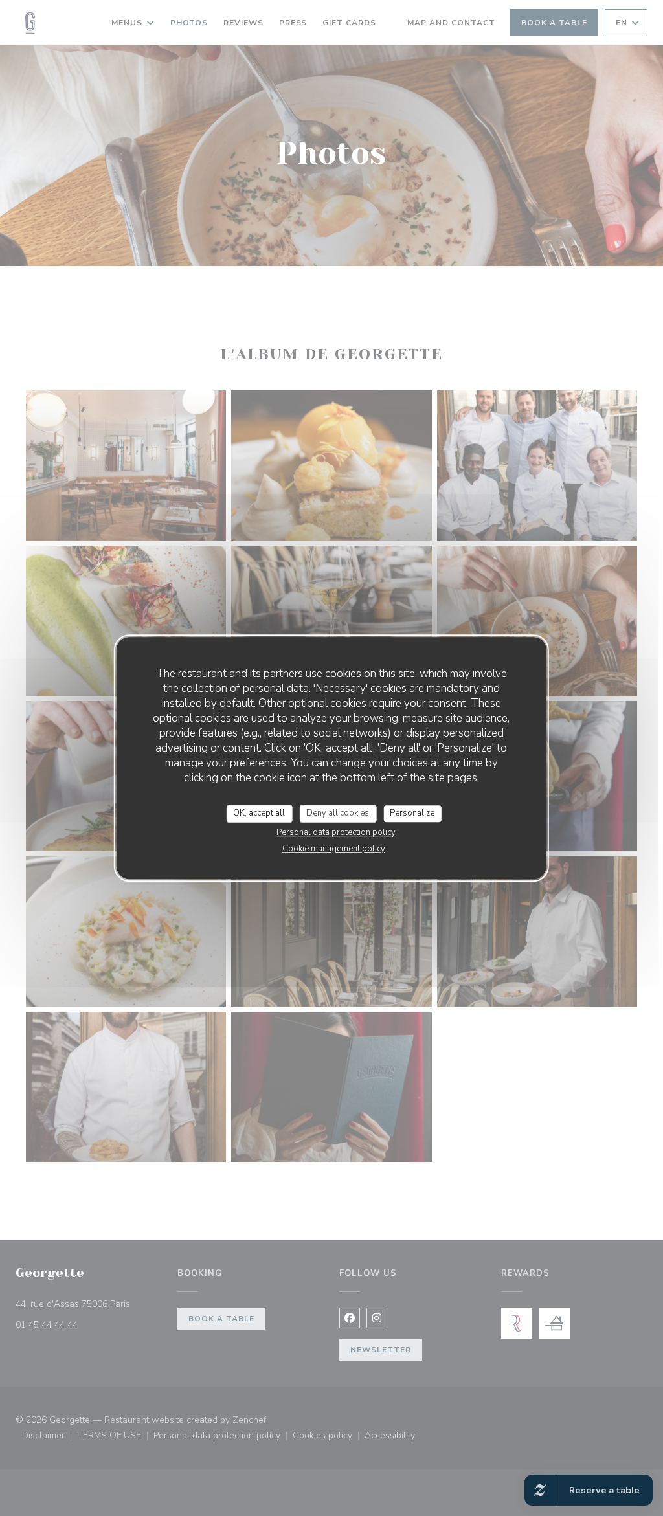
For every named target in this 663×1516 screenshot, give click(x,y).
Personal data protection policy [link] (336, 832)
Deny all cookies (337, 813)
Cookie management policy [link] (333, 848)
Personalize (412, 813)
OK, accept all (259, 813)
